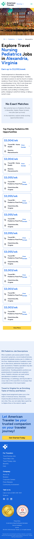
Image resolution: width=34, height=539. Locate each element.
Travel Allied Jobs (8, 458)
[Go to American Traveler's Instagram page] (8, 499)
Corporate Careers (9, 479)
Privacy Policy (17, 521)
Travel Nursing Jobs (9, 456)
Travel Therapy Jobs (9, 461)
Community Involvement (11, 484)
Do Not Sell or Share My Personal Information (17, 523)
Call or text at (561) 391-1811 (12, 493)
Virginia (20, 39)
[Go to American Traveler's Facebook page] (4, 499)
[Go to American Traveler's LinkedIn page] (11, 499)
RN (4, 39)
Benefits (6, 464)
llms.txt (17, 527)
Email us (5, 495)
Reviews (5, 477)
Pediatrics (11, 39)
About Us (6, 474)
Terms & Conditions (17, 525)
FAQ (4, 466)
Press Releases (8, 482)
